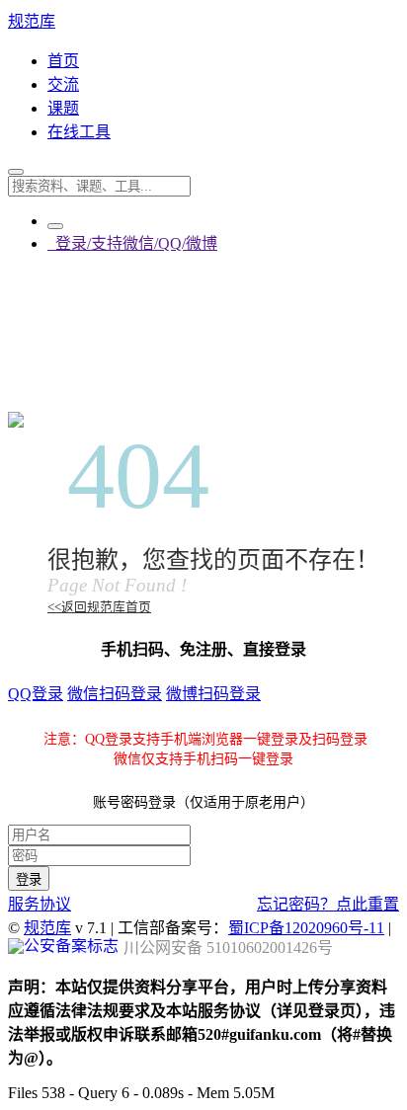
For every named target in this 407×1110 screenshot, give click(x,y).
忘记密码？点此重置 (328, 904)
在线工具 (79, 131)
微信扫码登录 (114, 693)
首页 (63, 60)
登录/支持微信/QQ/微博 (132, 243)
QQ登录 (35, 693)
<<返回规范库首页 (99, 607)
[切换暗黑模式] (55, 226)
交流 (63, 84)
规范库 (31, 21)
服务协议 (39, 904)
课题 (63, 108)
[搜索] (16, 172)
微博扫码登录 (213, 693)
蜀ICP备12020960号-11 (306, 927)
